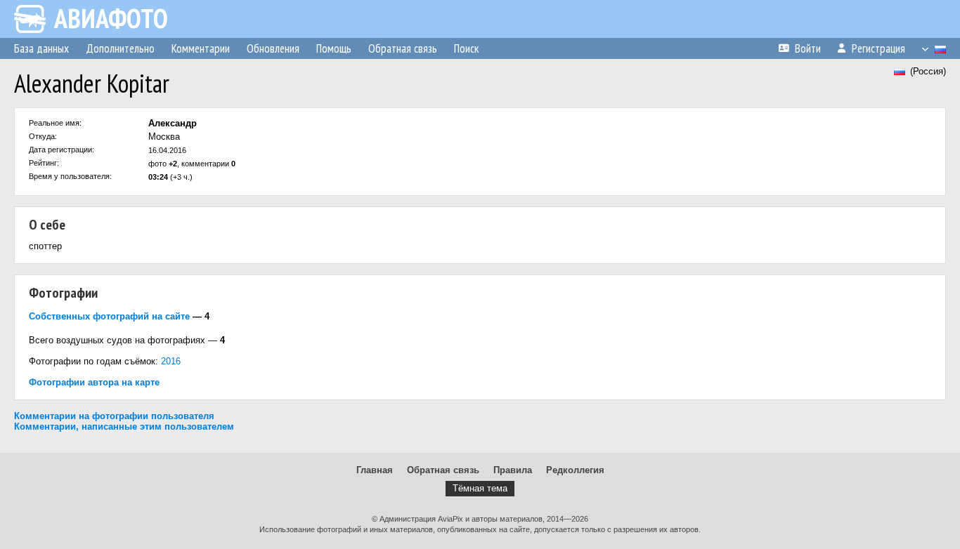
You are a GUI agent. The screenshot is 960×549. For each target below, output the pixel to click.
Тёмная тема (480, 488)
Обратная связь (443, 470)
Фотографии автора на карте (94, 382)
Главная (374, 470)
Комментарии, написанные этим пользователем (124, 426)
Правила (512, 470)
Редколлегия (575, 470)
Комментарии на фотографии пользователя (114, 416)
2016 (171, 361)
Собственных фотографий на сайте (109, 316)
